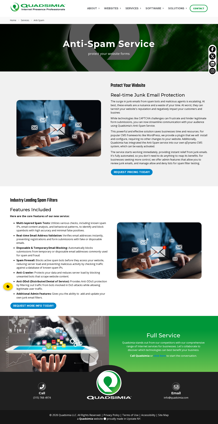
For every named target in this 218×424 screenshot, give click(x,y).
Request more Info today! (33, 305)
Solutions (176, 8)
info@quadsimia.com (176, 397)
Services (132, 8)
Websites (111, 8)
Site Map (163, 415)
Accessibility (148, 415)
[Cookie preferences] (8, 286)
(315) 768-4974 (42, 397)
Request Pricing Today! (132, 172)
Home (13, 20)
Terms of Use (130, 415)
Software (153, 8)
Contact (198, 8)
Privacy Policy (112, 415)
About (92, 8)
